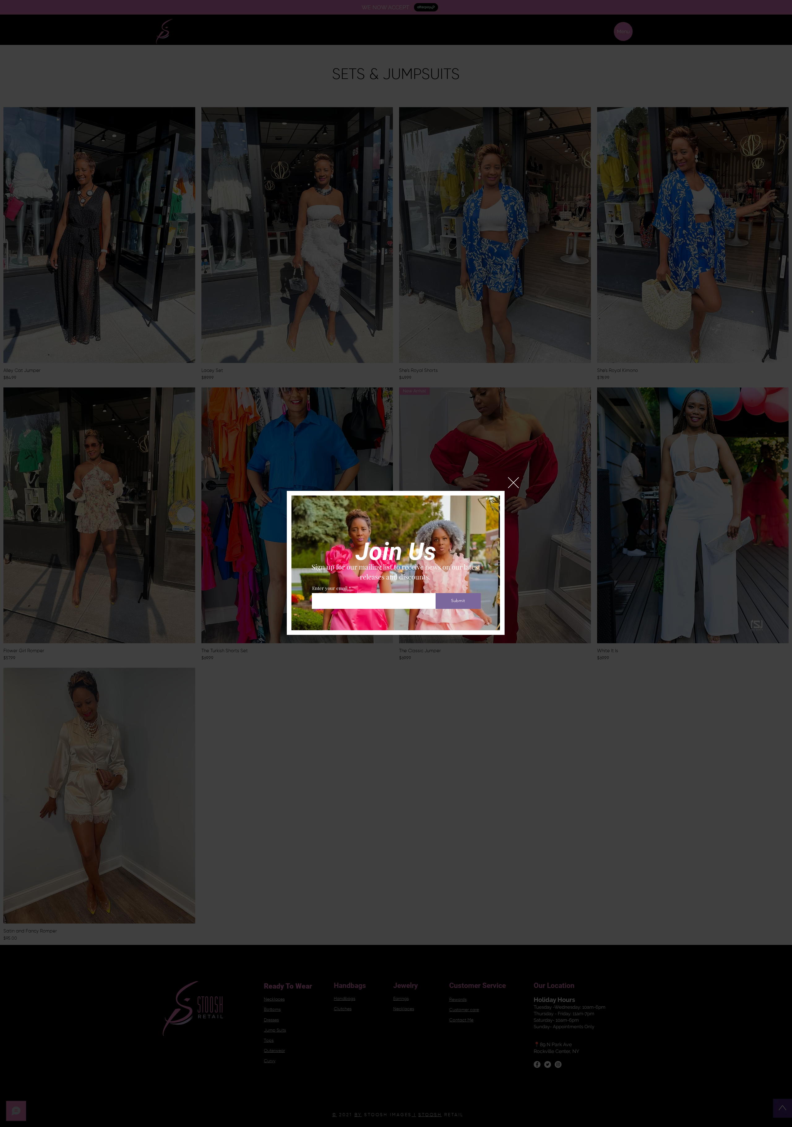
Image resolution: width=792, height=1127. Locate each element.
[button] (513, 482)
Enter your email (329, 588)
